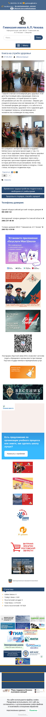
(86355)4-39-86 (16, 3)
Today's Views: (10, 597)
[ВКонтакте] (12, 172)
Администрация (22, 57)
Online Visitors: (10, 594)
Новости (7, 180)
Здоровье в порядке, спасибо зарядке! (23, 196)
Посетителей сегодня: (13, 600)
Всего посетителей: (12, 606)
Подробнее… (23, 714)
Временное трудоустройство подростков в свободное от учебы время (23, 190)
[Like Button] (4, 175)
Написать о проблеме (16, 454)
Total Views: (9, 603)
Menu (25, 45)
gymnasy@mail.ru (31, 3)
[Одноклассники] (14, 172)
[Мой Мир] (17, 172)
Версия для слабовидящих (25, 8)
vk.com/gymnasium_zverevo (25, 6)
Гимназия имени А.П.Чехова (23, 27)
